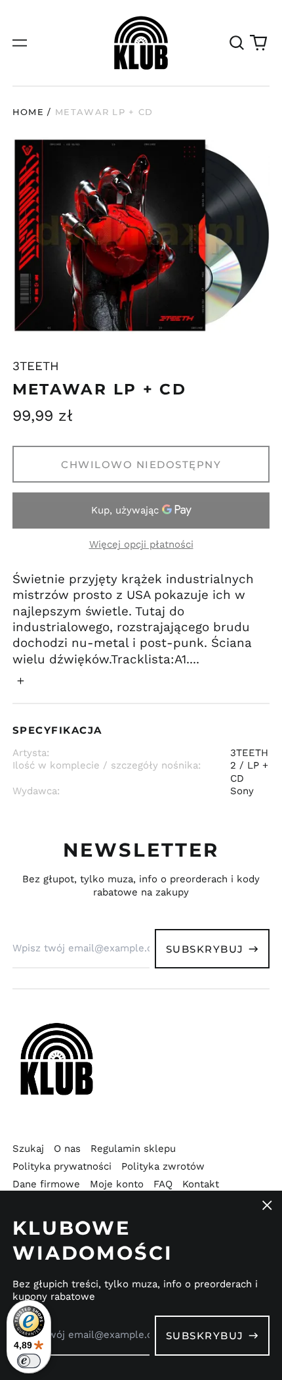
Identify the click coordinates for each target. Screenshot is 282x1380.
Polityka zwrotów (163, 1166)
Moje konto (117, 1184)
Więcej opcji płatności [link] (141, 544)
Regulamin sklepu (133, 1148)
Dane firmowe (46, 1184)
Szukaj (28, 1148)
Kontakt (200, 1184)
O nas (67, 1148)
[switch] (29, 1361)
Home (28, 112)
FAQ (162, 1184)
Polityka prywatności (61, 1166)
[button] (237, 43)
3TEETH (35, 366)
